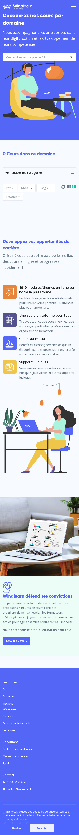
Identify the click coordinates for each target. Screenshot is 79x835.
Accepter (42, 827)
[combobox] (10, 188)
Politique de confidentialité (18, 749)
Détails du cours (16, 640)
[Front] (17, 7)
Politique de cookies (17, 819)
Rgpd (6, 763)
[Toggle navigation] (73, 7)
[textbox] (8, 188)
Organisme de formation (17, 723)
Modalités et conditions (17, 756)
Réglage (17, 827)
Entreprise (9, 730)
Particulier (9, 716)
